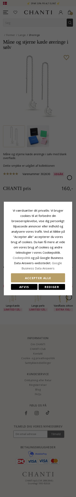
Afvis (24, 287)
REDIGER (52, 287)
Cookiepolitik (21, 258)
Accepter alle (38, 278)
